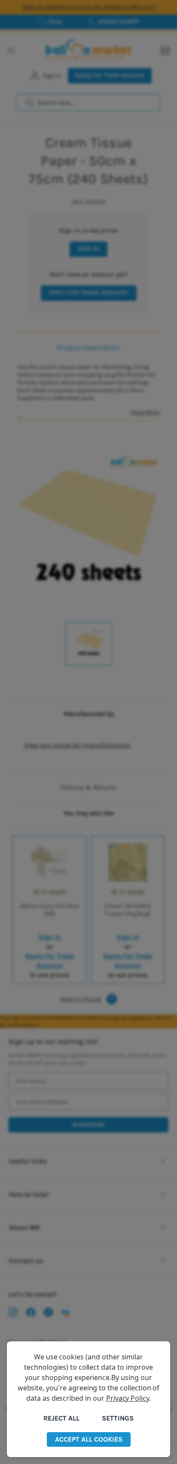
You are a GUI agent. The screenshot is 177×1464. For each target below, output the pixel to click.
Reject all (61, 1418)
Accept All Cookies (88, 1439)
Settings (118, 1418)
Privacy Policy (127, 1398)
